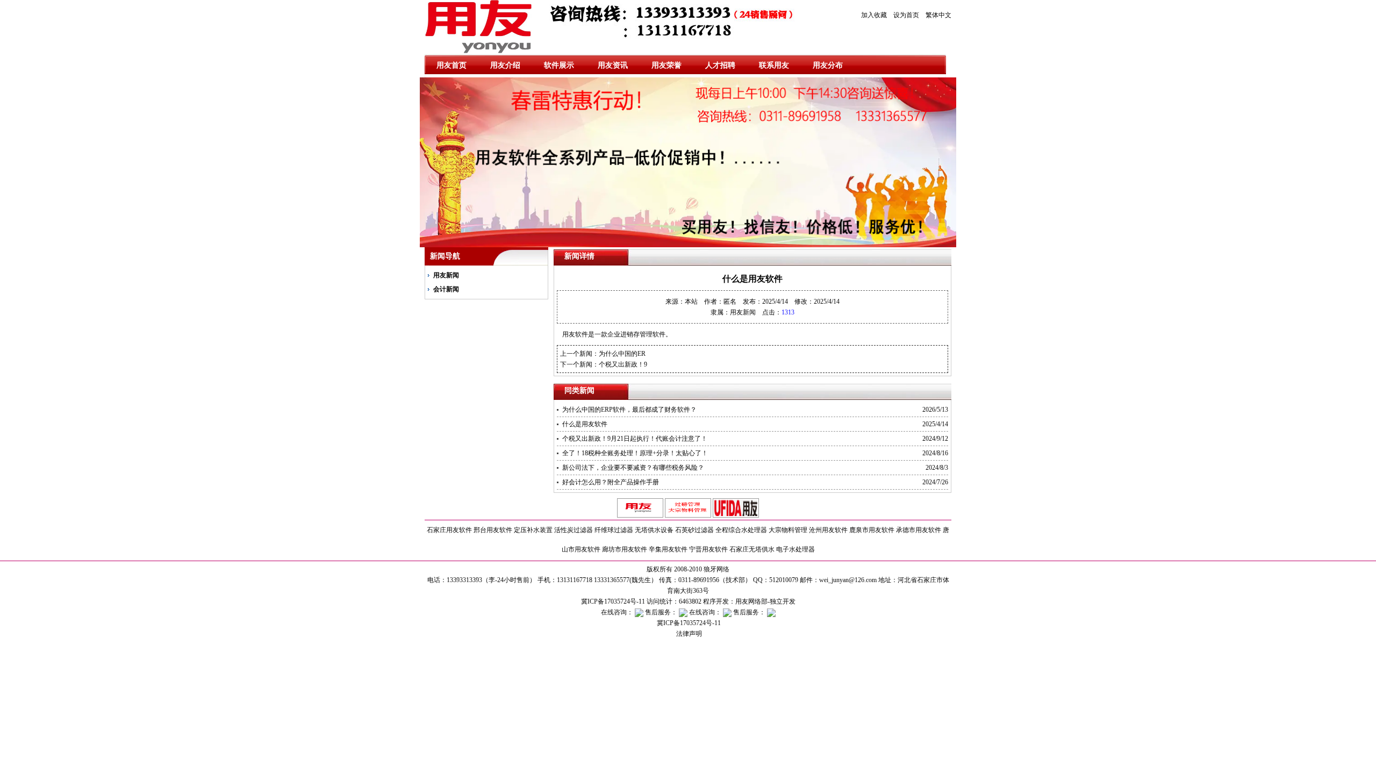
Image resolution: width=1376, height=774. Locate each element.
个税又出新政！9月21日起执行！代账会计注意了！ (634, 438)
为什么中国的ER (622, 353)
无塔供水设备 (654, 530)
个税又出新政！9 (623, 364)
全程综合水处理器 (741, 530)
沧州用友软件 (828, 530)
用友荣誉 (666, 65)
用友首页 (451, 65)
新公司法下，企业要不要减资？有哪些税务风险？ (633, 467)
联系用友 (774, 65)
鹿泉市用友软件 (871, 530)
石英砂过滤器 (694, 530)
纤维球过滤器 (613, 530)
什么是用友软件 (584, 424)
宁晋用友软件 (708, 549)
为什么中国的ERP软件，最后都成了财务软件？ (629, 409)
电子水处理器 (795, 549)
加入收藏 (874, 15)
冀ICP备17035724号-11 (688, 623)
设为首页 (906, 15)
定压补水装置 (533, 530)
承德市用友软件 (918, 530)
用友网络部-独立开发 (765, 601)
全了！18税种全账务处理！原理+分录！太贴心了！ (635, 453)
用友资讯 (613, 65)
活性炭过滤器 (573, 530)
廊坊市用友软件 (624, 549)
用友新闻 (446, 275)
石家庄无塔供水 (752, 549)
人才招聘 (720, 65)
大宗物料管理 (788, 530)
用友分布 (828, 65)
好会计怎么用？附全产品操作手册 (610, 482)
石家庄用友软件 (449, 530)
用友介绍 (505, 65)
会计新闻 (446, 289)
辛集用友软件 (668, 549)
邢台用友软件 (493, 530)
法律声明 (688, 633)
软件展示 (559, 65)
